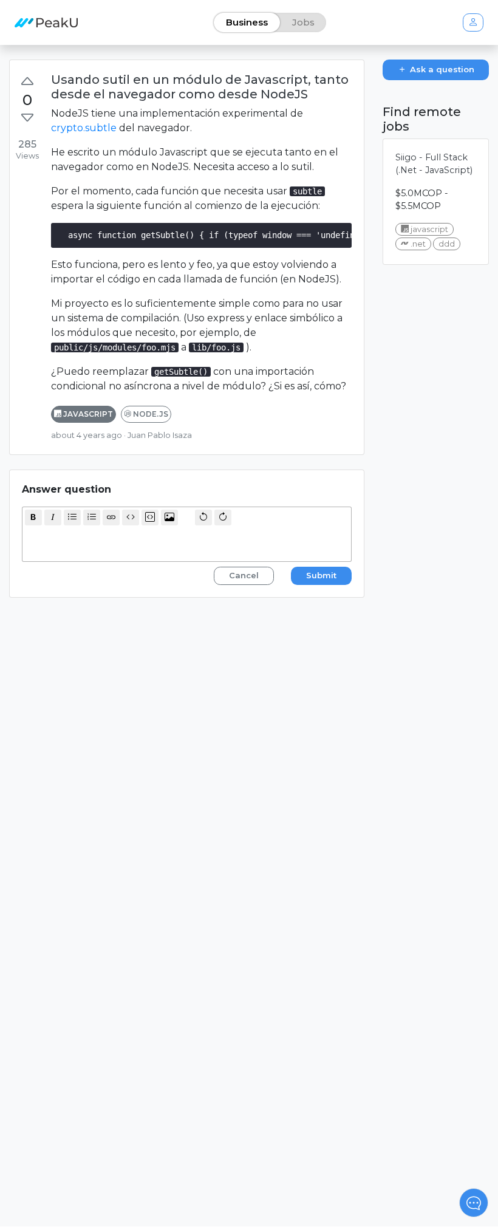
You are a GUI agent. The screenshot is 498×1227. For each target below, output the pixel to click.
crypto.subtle (84, 128)
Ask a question (441, 69)
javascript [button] (87, 414)
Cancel (244, 575)
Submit (321, 575)
